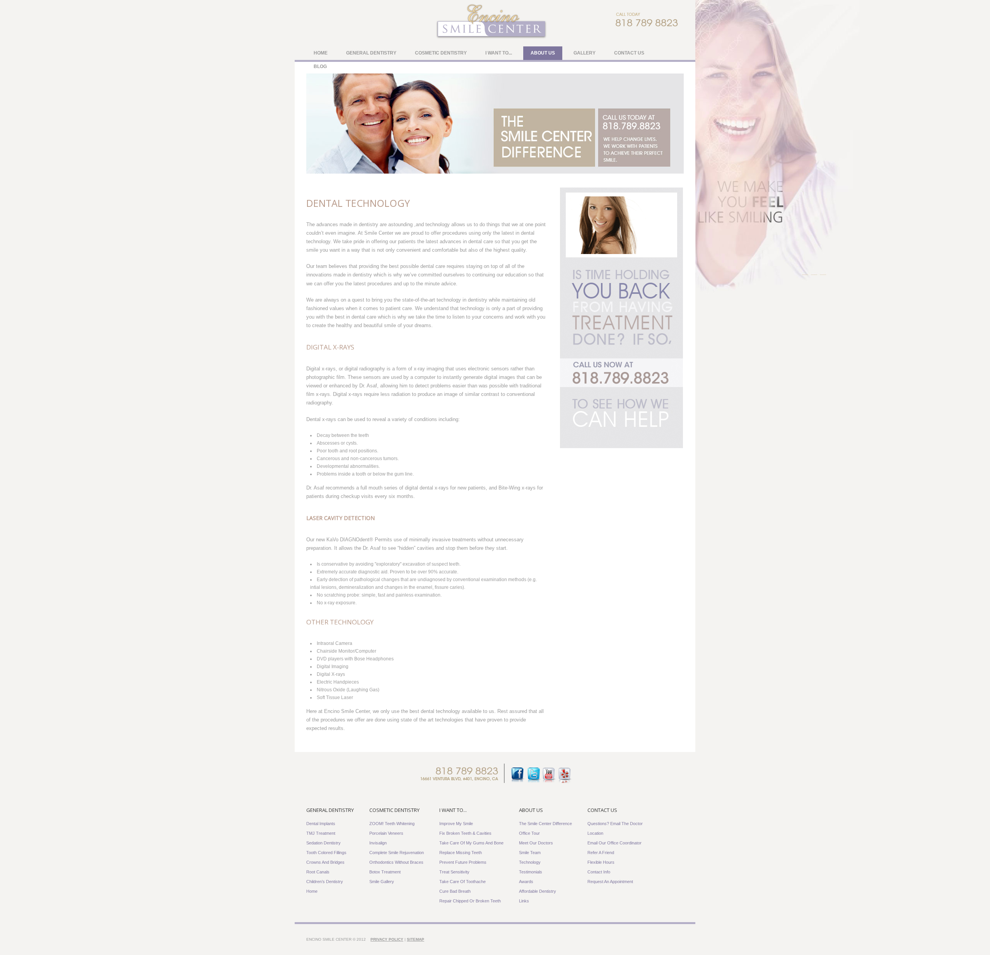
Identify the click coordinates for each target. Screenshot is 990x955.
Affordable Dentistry (537, 891)
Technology (530, 862)
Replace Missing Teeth (460, 852)
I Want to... (498, 53)
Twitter (533, 775)
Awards (526, 881)
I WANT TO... (453, 810)
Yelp (564, 775)
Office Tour (529, 833)
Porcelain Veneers (386, 833)
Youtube (549, 775)
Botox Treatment (385, 872)
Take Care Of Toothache (462, 881)
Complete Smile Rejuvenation (396, 852)
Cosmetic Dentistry (441, 53)
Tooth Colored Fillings (326, 852)
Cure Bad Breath (455, 891)
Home (321, 53)
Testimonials (530, 872)
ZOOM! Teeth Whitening (392, 823)
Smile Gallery (381, 881)
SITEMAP (415, 939)
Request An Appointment (610, 881)
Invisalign (378, 843)
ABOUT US (531, 810)
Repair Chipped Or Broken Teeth (470, 901)
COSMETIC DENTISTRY (394, 810)
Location (595, 833)
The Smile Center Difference (545, 823)
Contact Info (598, 872)
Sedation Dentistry (323, 843)
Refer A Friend (600, 852)
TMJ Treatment (320, 833)
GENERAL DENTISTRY (330, 810)
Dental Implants (320, 823)
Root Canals (317, 872)
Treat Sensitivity (454, 872)
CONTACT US (602, 810)
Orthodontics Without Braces (396, 862)
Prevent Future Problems (462, 862)
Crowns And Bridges (325, 862)
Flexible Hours (600, 862)
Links (524, 901)
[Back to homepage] (491, 38)
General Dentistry (371, 53)
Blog (320, 66)
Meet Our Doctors (536, 843)
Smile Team (530, 852)
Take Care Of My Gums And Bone (471, 843)
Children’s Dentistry (324, 881)
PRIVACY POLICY (386, 939)
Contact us (629, 53)
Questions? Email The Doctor (615, 823)
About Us (543, 53)
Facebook (518, 775)
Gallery (585, 53)
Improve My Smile (456, 823)
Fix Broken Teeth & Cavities (465, 833)
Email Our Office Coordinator (614, 843)
